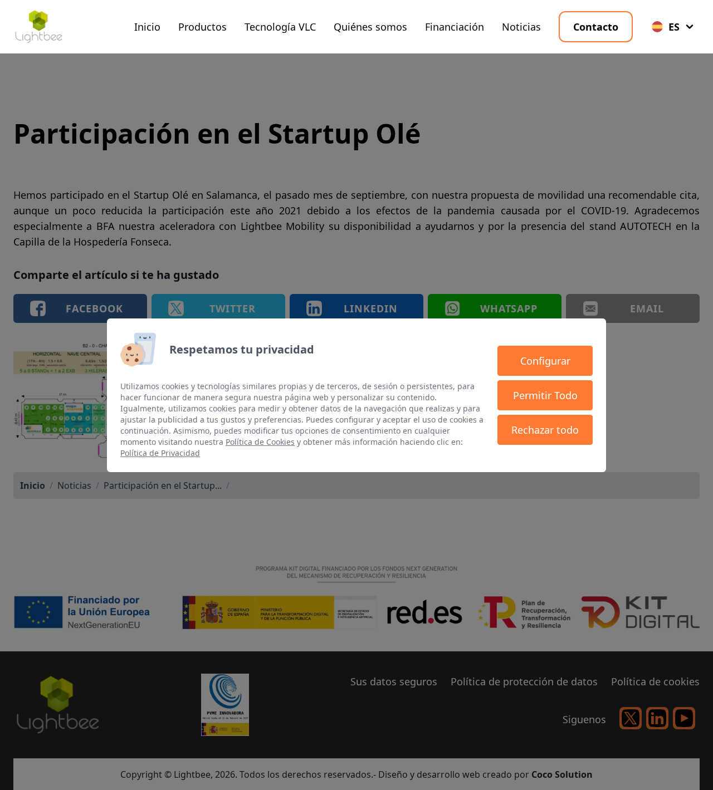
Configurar (545, 360)
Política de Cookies (260, 441)
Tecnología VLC (280, 26)
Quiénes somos (370, 26)
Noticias (521, 26)
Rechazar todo (545, 429)
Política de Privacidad (160, 453)
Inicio (147, 26)
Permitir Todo (545, 395)
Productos (202, 26)
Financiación (454, 26)
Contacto (595, 26)
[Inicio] (38, 27)
